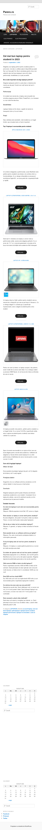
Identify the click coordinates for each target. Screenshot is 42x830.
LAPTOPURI (13, 34)
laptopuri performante (9, 612)
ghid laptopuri (16, 611)
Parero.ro (8, 12)
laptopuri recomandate (23, 612)
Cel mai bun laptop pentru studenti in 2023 (16, 57)
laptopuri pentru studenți (27, 611)
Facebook (6, 814)
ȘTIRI (5, 34)
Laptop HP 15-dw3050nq (21, 260)
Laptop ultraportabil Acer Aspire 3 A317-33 (21, 195)
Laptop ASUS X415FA (21, 389)
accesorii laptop (27, 609)
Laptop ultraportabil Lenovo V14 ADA (21, 324)
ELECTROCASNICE (21, 38)
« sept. (10, 705)
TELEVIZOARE (24, 34)
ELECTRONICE (8, 38)
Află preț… (21, 187)
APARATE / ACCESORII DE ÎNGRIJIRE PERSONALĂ (18, 42)
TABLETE (33, 34)
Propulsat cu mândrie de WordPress (21, 826)
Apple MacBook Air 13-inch (21, 130)
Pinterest (6, 816)
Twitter (5, 818)
